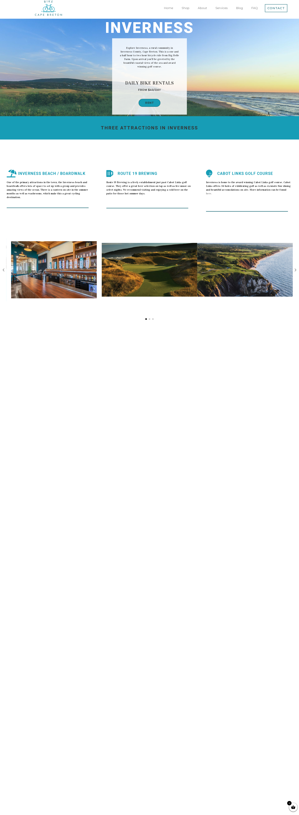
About (202, 8)
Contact (276, 8)
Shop (185, 8)
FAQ (254, 8)
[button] (149, 103)
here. (209, 193)
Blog (239, 8)
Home (168, 8)
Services (221, 8)
